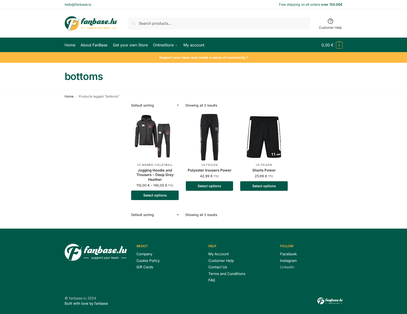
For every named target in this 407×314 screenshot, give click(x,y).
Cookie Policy (148, 260)
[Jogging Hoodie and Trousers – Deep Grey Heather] (155, 137)
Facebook (288, 254)
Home (69, 96)
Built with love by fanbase (86, 303)
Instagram (288, 260)
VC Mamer (145, 165)
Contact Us (217, 267)
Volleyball (164, 165)
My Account (218, 254)
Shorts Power (264, 170)
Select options (155, 195)
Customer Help (330, 27)
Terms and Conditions (226, 273)
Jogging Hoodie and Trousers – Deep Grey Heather (155, 175)
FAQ (211, 280)
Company (144, 254)
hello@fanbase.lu (78, 4)
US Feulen (209, 165)
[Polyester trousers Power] (209, 137)
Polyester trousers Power (209, 170)
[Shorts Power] (264, 137)
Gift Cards (144, 267)
